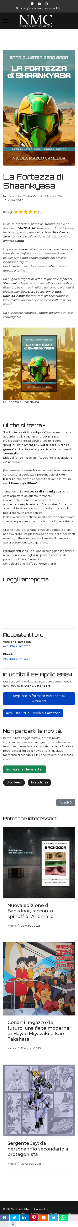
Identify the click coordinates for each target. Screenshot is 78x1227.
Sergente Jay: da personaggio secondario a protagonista (37, 1148)
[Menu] (5, 21)
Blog (21, 1214)
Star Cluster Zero (28, 196)
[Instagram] (46, 4)
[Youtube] (39, 4)
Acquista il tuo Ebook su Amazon (33, 713)
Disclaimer (37, 1214)
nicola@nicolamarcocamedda (39, 8)
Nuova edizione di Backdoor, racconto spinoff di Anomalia (30, 911)
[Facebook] (32, 4)
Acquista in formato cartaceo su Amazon (39, 698)
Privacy (54, 1214)
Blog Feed (14, 782)
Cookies (69, 1214)
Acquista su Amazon (16, 646)
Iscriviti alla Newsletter (24, 769)
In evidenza (39, 782)
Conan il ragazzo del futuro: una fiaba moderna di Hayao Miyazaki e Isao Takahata (38, 1031)
